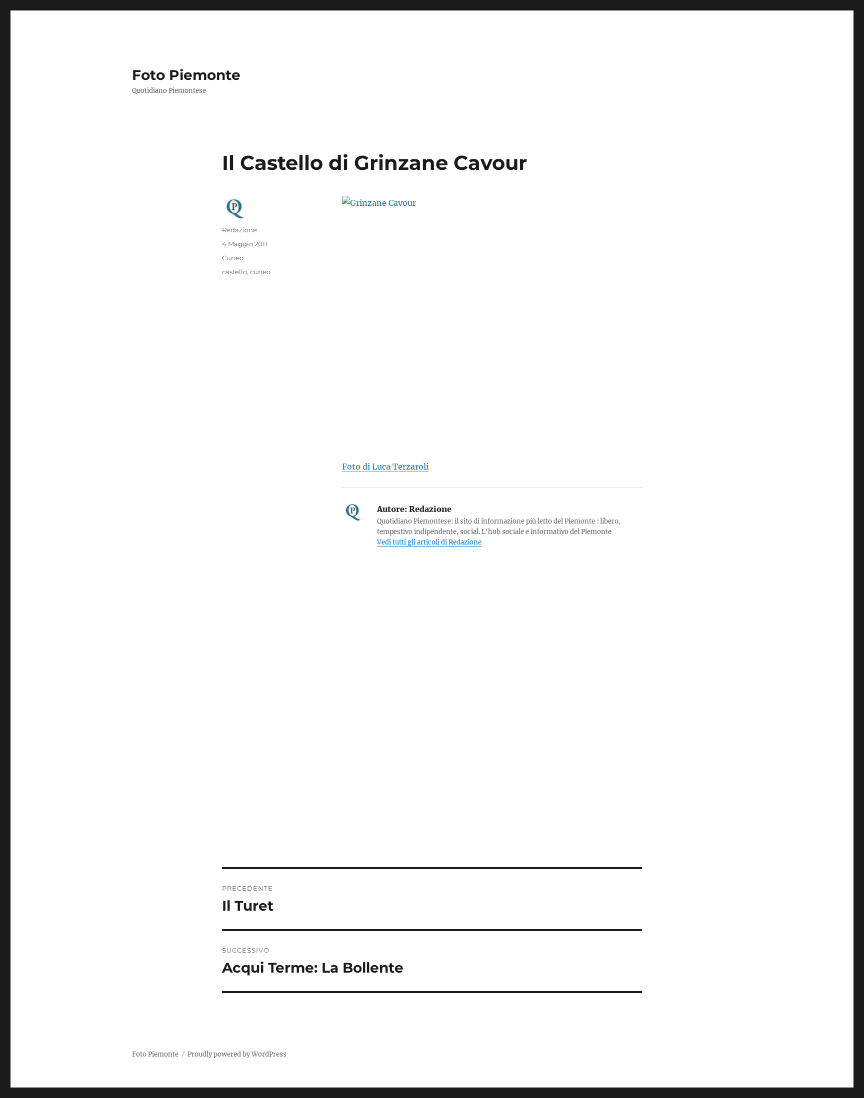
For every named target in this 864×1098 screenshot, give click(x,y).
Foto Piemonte (186, 74)
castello (234, 272)
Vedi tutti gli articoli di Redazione (429, 542)
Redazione (239, 230)
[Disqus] (432, 728)
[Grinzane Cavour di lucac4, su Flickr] (492, 321)
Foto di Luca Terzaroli (385, 467)
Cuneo (233, 258)
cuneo (260, 272)
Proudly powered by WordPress (237, 1054)
